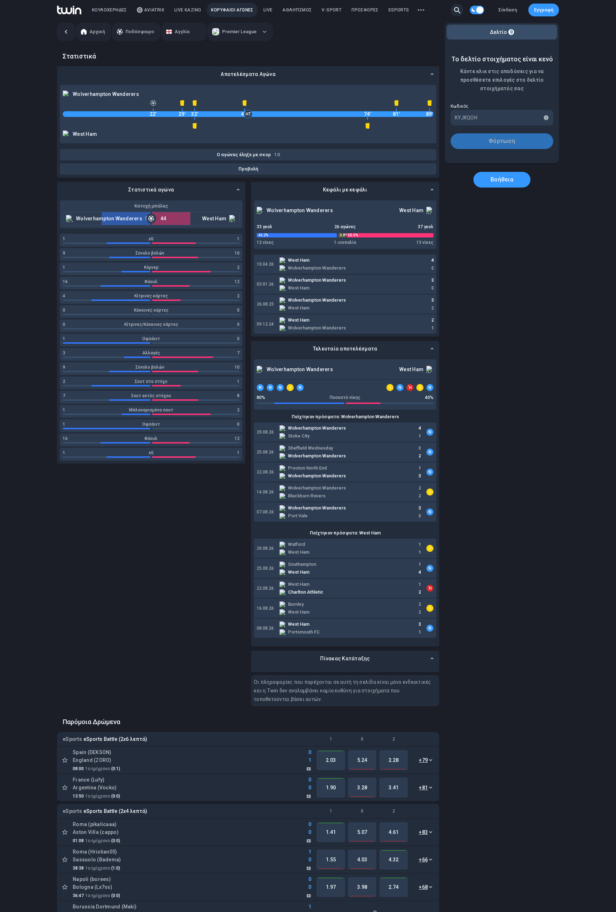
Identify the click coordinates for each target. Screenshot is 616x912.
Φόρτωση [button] (502, 141)
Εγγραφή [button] (543, 9)
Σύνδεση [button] (507, 9)
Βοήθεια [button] (502, 179)
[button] (457, 10)
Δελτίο (501, 32)
